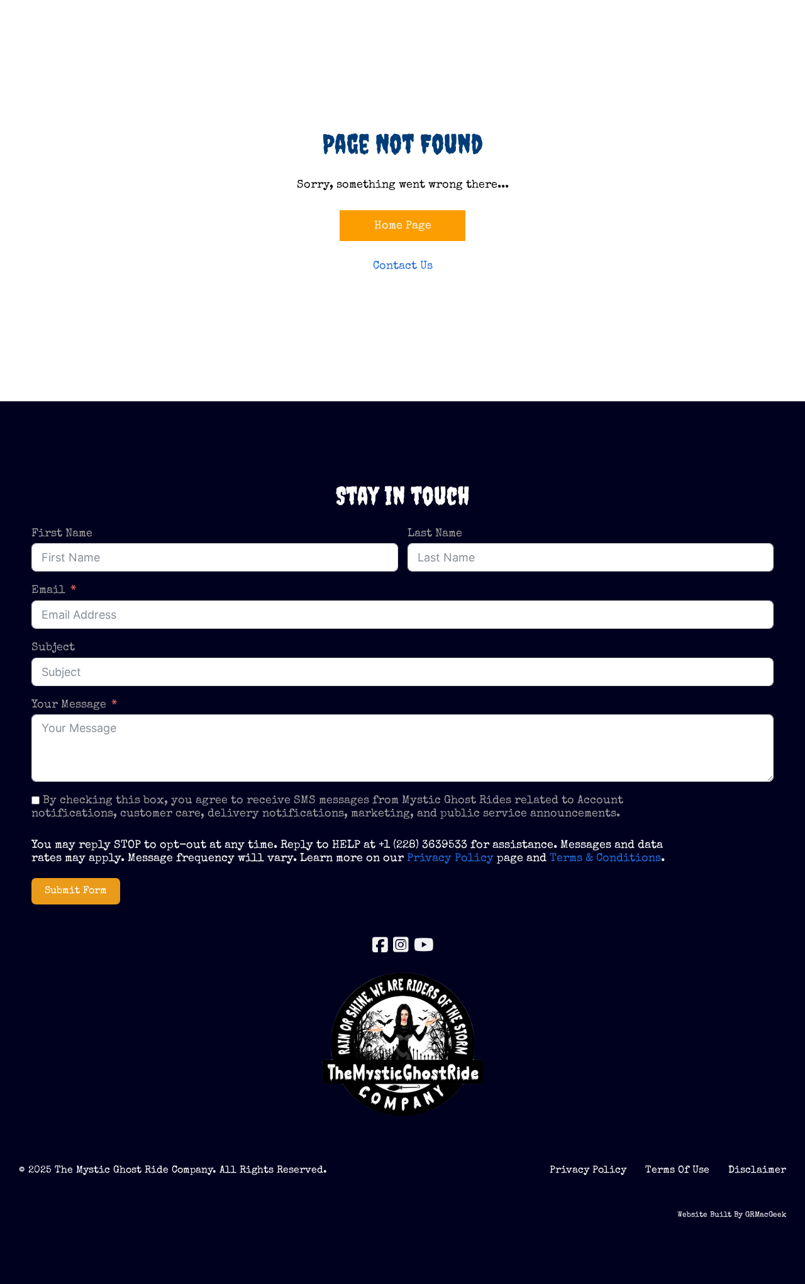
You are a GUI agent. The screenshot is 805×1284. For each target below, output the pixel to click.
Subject (53, 647)
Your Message (68, 705)
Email (48, 590)
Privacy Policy (450, 858)
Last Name (435, 533)
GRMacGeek (765, 1215)
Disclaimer (757, 1171)
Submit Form (76, 891)
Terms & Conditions (605, 858)
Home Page (402, 226)
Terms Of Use (677, 1171)
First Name (61, 533)
